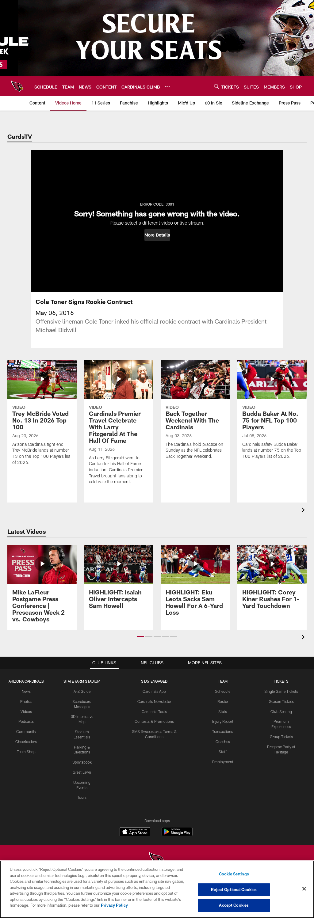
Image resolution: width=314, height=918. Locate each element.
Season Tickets (281, 701)
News (26, 691)
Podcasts (26, 721)
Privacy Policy (114, 905)
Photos (26, 701)
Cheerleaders (26, 741)
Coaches (223, 741)
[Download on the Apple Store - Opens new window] (135, 832)
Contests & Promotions (154, 721)
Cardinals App (154, 691)
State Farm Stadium (81, 681)
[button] (157, 235)
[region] (157, 889)
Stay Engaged (154, 681)
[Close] (304, 889)
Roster (222, 701)
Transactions (222, 731)
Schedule (222, 691)
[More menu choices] (167, 86)
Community (26, 731)
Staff (223, 751)
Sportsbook (82, 762)
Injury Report (222, 721)
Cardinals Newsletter (154, 701)
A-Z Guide (82, 691)
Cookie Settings (234, 873)
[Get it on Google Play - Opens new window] (177, 834)
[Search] (216, 86)
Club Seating (281, 711)
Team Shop (26, 751)
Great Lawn (82, 772)
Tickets (281, 681)
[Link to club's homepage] (17, 86)
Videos (26, 711)
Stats (222, 711)
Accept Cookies (234, 905)
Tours (81, 797)
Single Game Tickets (281, 691)
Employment (222, 762)
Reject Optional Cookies (234, 889)
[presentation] (304, 510)
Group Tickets (281, 736)
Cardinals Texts (154, 711)
